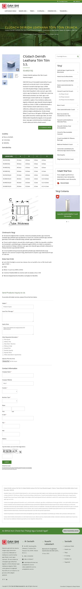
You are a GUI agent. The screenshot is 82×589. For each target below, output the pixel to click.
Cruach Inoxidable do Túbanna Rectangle (65, 139)
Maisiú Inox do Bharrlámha (65, 76)
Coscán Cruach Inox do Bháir (65, 80)
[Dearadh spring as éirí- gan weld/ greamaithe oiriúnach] (4, 82)
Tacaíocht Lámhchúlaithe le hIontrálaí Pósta (65, 120)
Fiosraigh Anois (46, 127)
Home (25, 34)
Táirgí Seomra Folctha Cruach (65, 159)
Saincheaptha (61, 155)
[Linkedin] (6, 579)
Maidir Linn (23, 11)
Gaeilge (77, 1)
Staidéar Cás (52, 11)
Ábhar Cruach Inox (40, 516)
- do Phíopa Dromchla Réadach (66, 99)
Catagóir (30, 34)
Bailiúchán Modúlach (16, 518)
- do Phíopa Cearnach (53, 34)
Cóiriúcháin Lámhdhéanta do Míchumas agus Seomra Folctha (66, 149)
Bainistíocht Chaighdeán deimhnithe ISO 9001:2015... (50, 550)
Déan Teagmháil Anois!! (71, 531)
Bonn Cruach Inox (8, 518)
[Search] (78, 56)
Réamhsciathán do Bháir (49, 516)
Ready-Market (76, 586)
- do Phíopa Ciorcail (63, 94)
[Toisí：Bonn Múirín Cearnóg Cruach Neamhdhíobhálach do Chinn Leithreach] (16, 75)
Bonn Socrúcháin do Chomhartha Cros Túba (63, 114)
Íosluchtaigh (64, 183)
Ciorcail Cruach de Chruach (40, 34)
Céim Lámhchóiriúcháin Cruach (66, 109)
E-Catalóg (40, 11)
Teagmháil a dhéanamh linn (36, 518)
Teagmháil (63, 11)
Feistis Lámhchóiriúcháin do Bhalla (65, 86)
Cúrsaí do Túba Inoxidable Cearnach (64, 133)
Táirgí (32, 11)
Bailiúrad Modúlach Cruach (65, 144)
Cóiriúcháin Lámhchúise (60, 516)
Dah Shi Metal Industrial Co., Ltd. (19, 586)
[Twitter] (4, 579)
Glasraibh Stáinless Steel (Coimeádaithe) (64, 127)
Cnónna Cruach (32, 516)
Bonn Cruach (61, 105)
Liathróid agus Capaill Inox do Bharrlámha (65, 71)
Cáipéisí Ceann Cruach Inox (71, 516)
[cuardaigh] (58, 1)
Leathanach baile (10, 11)
